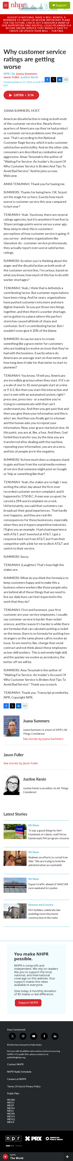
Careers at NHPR (16, 1079)
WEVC (11, 1102)
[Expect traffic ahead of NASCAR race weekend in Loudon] (15, 885)
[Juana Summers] (11, 726)
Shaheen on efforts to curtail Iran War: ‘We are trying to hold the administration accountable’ (48, 861)
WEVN (11, 1113)
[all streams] (68, 1156)
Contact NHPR (15, 1064)
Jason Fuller (11, 77)
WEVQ (11, 1119)
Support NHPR (28, 1002)
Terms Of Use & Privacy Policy (24, 1086)
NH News (33, 825)
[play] (5, 1156)
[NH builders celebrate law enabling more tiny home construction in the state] (15, 911)
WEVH (11, 1108)
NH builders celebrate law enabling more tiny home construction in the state (44, 913)
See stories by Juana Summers (43, 739)
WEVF (10, 1105)
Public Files (13, 1093)
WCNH (11, 1099)
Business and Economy (40, 904)
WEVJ (10, 1110)
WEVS (10, 1122)
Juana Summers (26, 73)
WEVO (11, 1116)
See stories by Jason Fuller (21, 763)
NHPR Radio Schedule (19, 1071)
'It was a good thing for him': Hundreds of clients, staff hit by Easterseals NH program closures (48, 834)
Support (61, 5)
